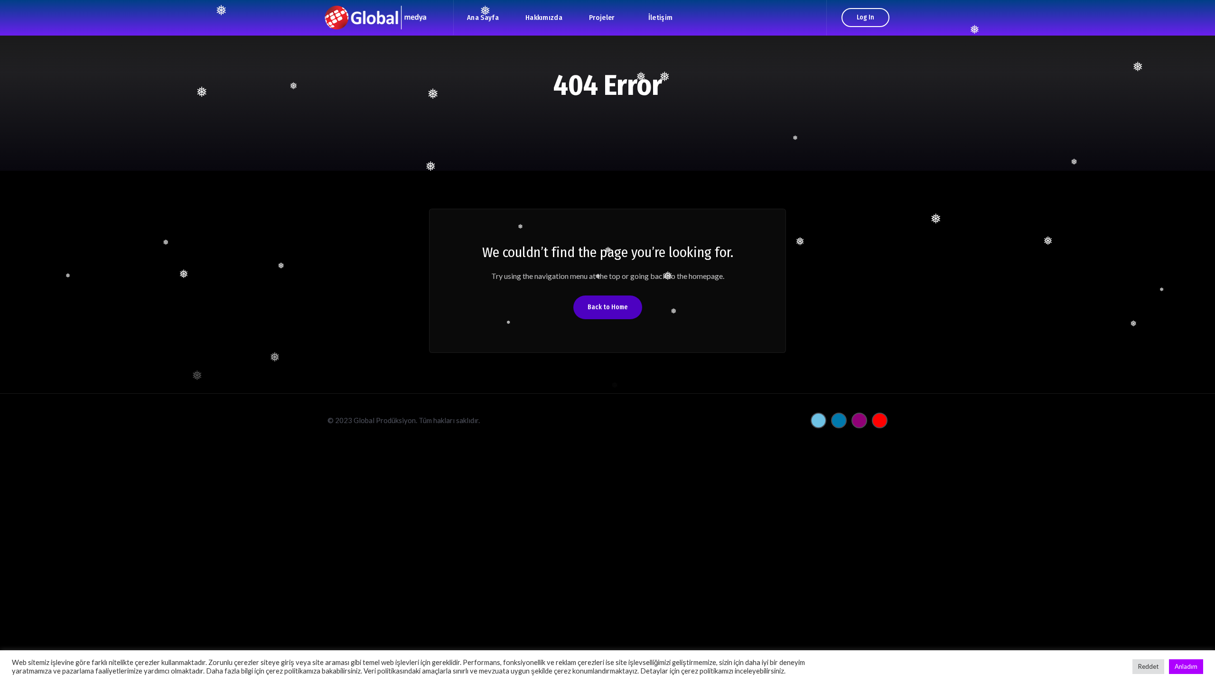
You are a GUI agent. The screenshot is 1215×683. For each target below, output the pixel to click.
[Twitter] (839, 420)
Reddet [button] (1148, 666)
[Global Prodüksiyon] (388, 17)
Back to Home (608, 307)
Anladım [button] (1186, 666)
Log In (865, 17)
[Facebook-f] (818, 420)
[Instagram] (859, 420)
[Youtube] (880, 420)
